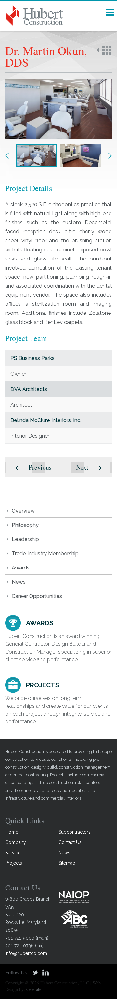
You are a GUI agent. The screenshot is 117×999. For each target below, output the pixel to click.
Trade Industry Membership (45, 553)
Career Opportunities (37, 596)
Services (14, 852)
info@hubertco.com (26, 953)
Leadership (25, 539)
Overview (23, 511)
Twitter (35, 972)
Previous (7, 156)
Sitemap (66, 863)
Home (11, 831)
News (19, 582)
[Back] (104, 50)
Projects (13, 863)
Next (110, 156)
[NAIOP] (74, 897)
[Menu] (110, 12)
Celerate (33, 989)
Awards (21, 568)
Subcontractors (74, 831)
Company (15, 842)
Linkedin (45, 972)
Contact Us (70, 842)
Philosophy (25, 525)
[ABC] (74, 918)
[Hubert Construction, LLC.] (58, 15)
